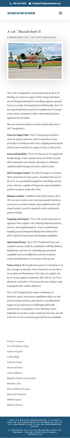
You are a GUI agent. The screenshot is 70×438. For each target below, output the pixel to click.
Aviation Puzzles (15, 351)
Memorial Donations (16, 394)
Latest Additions (14, 372)
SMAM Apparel (14, 399)
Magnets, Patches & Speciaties (21, 378)
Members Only (14, 383)
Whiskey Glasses (15, 405)
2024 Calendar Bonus (46, 37)
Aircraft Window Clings (18, 346)
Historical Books (15, 367)
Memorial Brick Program (18, 388)
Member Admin (16, 37)
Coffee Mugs (13, 356)
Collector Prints (14, 362)
